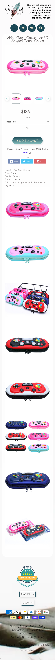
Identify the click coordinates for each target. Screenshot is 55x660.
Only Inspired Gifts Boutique (30, 645)
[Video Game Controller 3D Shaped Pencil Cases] (16, 99)
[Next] (48, 98)
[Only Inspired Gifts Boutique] (13, 11)
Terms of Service (27, 633)
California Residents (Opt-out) (27, 637)
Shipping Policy (18, 626)
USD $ (26, 602)
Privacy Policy (35, 629)
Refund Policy (37, 626)
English (26, 594)
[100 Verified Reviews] (27, 588)
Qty (27, 128)
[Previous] (7, 98)
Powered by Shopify (27, 650)
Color (27, 117)
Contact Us (18, 629)
